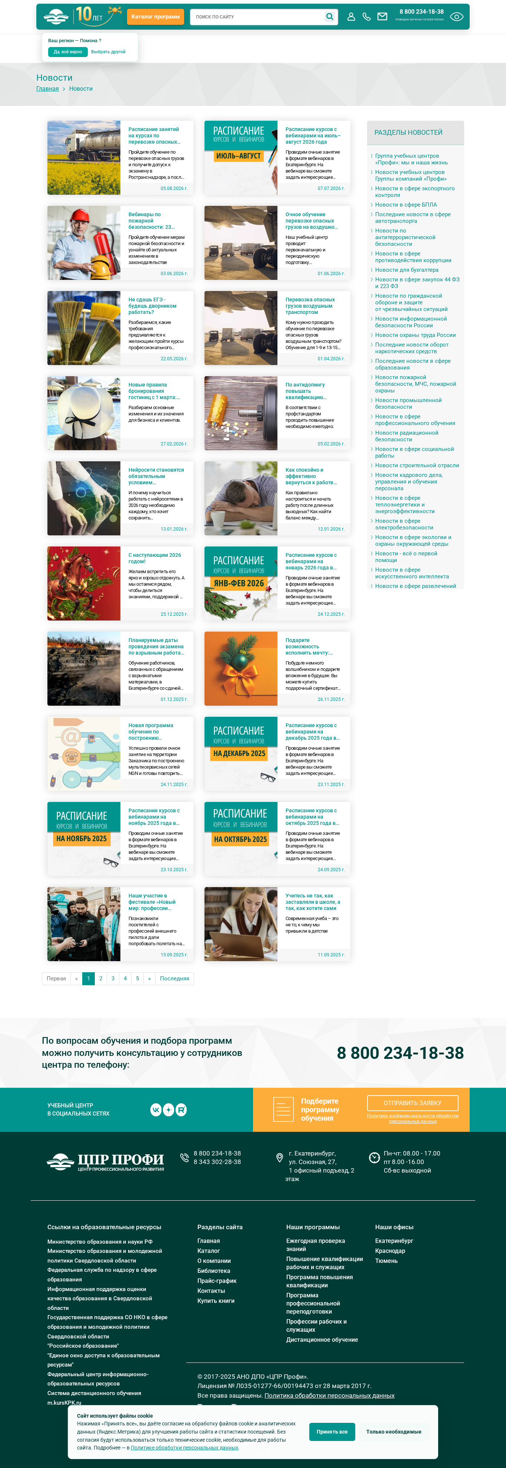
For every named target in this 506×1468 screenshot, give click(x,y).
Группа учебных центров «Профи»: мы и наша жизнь (411, 159)
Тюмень (386, 1260)
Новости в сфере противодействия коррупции (413, 257)
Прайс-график (217, 1280)
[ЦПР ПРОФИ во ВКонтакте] (156, 1109)
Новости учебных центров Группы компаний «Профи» (411, 175)
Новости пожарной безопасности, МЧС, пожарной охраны (415, 384)
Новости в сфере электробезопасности (404, 524)
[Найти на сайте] (329, 16)
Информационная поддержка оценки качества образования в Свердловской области (99, 1298)
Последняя (174, 978)
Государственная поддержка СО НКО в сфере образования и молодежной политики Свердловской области (107, 1327)
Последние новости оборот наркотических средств (412, 348)
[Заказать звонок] (366, 16)
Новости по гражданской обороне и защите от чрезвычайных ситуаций (411, 302)
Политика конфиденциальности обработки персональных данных (413, 1118)
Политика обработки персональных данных (329, 1395)
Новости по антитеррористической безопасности (405, 237)
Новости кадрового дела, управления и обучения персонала (409, 482)
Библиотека (213, 1270)
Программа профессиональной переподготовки (313, 1303)
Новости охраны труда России (415, 335)
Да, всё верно (68, 51)
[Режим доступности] (457, 16)
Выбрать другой (108, 51)
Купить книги (215, 1300)
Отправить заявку (413, 1103)
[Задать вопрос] (382, 16)
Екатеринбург (394, 1240)
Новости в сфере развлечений (415, 586)
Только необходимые (394, 1432)
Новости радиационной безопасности (407, 436)
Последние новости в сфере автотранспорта (413, 217)
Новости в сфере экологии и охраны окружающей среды (413, 540)
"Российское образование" (83, 1345)
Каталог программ (156, 16)
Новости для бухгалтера (407, 270)
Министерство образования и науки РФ (100, 1241)
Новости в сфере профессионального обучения (415, 420)
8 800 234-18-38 (422, 12)
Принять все (332, 1432)
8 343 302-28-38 (217, 1162)
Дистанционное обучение (322, 1339)
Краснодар (390, 1250)
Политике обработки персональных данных (184, 1448)
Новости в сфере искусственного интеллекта (412, 573)
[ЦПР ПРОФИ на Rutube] (181, 1109)
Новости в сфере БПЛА (406, 204)
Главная (47, 88)
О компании (214, 1260)
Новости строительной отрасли (417, 465)
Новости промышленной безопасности (408, 403)
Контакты (211, 1290)
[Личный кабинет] (351, 16)
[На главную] (56, 16)
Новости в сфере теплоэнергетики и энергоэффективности (405, 505)
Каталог (208, 1250)
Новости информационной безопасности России (411, 322)
